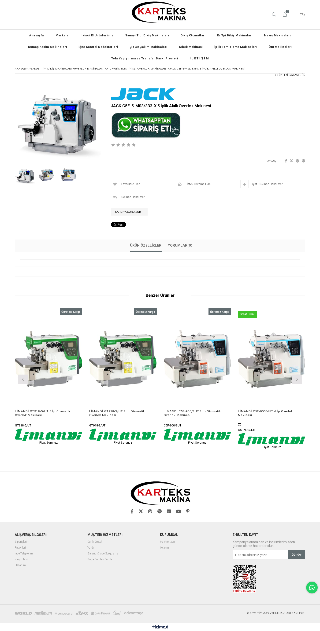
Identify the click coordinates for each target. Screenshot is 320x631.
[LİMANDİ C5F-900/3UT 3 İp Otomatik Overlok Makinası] (197, 359)
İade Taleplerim (24, 553)
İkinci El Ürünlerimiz (98, 35)
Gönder (297, 554)
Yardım (91, 547)
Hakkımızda (167, 541)
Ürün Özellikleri (146, 245)
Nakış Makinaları (277, 35)
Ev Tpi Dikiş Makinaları (235, 35)
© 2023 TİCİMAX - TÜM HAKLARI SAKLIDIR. (276, 613)
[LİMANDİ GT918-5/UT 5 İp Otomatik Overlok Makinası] (48, 359)
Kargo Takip (22, 559)
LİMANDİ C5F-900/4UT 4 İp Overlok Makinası (265, 413)
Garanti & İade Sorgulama (103, 553)
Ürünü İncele (65, 376)
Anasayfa (36, 35)
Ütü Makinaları (280, 47)
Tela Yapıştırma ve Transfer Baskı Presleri (144, 58)
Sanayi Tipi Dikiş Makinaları (147, 35)
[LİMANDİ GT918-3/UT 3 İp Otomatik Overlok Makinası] (123, 359)
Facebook (286, 161)
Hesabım (20, 565)
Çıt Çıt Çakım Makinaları (148, 47)
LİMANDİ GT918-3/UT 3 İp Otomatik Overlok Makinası (117, 413)
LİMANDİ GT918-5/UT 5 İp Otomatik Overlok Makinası (43, 413)
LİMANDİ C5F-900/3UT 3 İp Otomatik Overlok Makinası (192, 413)
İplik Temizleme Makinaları (235, 47)
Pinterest (297, 161)
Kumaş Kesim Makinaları (47, 47)
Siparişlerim (22, 541)
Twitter (291, 161)
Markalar (63, 35)
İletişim (164, 547)
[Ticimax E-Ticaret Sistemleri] (160, 627)
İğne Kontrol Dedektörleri (98, 47)
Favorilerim (21, 547)
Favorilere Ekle (49, 376)
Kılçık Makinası (191, 47)
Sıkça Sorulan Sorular (100, 559)
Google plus (303, 161)
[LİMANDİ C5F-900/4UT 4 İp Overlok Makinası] (271, 359)
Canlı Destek (94, 541)
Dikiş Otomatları (193, 35)
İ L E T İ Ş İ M (199, 58)
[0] (284, 14)
